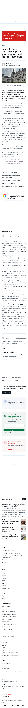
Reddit (3, 647)
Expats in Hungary (7, 619)
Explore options (12, 406)
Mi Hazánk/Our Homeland (9, 183)
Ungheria (4, 595)
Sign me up (14, 430)
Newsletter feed (6, 640)
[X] (10, 705)
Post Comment (6, 392)
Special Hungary (6, 588)
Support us (11, 449)
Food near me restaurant (8, 611)
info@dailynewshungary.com (9, 681)
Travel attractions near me (9, 614)
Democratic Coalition (11, 172)
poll (16, 186)
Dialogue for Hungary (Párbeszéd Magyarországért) (11, 176)
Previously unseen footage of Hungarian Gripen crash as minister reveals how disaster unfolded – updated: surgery (13, 36)
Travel (3, 580)
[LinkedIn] (2, 705)
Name (4, 380)
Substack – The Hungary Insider (10, 652)
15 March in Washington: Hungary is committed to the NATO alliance (10, 521)
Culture (4, 585)
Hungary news (5, 573)
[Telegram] (18, 705)
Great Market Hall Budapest (9, 626)
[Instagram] (7, 705)
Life (3, 583)
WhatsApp (4, 642)
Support (4, 564)
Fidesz (10, 103)
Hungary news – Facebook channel (11, 655)
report (10, 107)
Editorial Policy (6, 668)
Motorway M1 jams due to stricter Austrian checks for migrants (10, 536)
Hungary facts (5, 621)
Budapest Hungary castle (8, 629)
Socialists (21, 186)
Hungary (8, 180)
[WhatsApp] (15, 705)
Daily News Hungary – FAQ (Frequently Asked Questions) (12, 556)
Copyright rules (6, 663)
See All (24, 499)
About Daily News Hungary (9, 550)
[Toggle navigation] (2, 21)
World (3, 590)
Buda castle (5, 632)
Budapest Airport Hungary (9, 624)
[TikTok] (12, 705)
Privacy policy (5, 666)
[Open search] (25, 20)
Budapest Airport (6, 609)
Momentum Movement (8, 186)
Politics (4, 575)
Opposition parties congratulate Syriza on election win (9, 529)
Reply (4, 328)
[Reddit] (20, 705)
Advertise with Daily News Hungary (11, 671)
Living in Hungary (6, 606)
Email (17, 380)
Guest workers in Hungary (9, 616)
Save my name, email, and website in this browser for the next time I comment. (15, 387)
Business (4, 578)
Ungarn (4, 593)
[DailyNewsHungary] (14, 21)
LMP (18, 180)
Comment (5, 359)
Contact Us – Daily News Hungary (11, 553)
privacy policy (15, 432)
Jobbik (14, 180)
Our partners (5, 559)
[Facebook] (5, 705)
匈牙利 (3, 598)
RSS (3, 650)
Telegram (4, 645)
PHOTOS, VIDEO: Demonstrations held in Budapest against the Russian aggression (14, 161)
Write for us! (5, 562)
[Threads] (23, 705)
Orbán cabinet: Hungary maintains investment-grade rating (13, 505)
